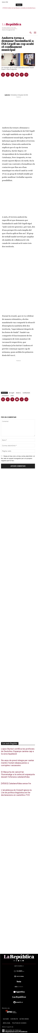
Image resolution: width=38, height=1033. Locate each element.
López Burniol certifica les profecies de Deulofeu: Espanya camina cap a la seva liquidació (17, 751)
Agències (7, 95)
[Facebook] (8, 75)
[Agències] (2, 94)
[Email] (26, 75)
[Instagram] (16, 960)
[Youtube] (23, 960)
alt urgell (11, 392)
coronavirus (5, 395)
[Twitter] (12, 75)
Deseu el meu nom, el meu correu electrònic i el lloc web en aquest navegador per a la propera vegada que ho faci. (18, 458)
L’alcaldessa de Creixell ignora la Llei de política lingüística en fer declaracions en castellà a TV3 (16, 793)
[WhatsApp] (3, 75)
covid (12, 395)
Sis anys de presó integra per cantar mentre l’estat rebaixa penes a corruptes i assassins (17, 763)
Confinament (26, 392)
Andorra (18, 392)
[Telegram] (17, 75)
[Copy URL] (22, 75)
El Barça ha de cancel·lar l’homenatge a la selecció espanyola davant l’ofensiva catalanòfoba (18, 774)
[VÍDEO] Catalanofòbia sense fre (16, 783)
